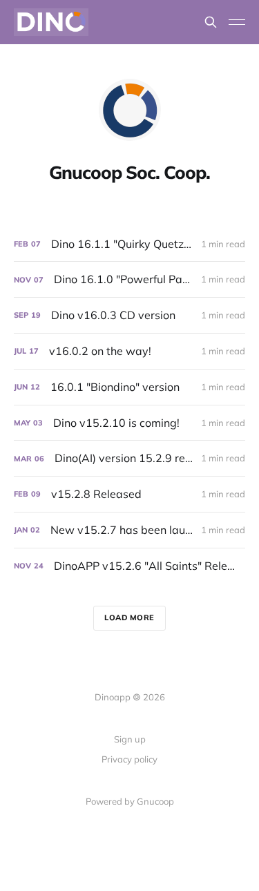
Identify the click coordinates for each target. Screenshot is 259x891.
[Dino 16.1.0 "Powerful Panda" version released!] (129, 279)
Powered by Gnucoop (130, 801)
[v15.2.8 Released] (129, 494)
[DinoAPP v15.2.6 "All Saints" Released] (129, 566)
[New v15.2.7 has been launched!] (129, 530)
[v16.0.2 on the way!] (129, 351)
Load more (129, 617)
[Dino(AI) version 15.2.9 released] (129, 458)
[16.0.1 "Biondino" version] (129, 387)
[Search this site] (210, 22)
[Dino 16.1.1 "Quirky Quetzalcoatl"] (129, 244)
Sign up (130, 739)
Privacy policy (129, 759)
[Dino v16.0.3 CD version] (129, 315)
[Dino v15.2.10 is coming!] (129, 423)
